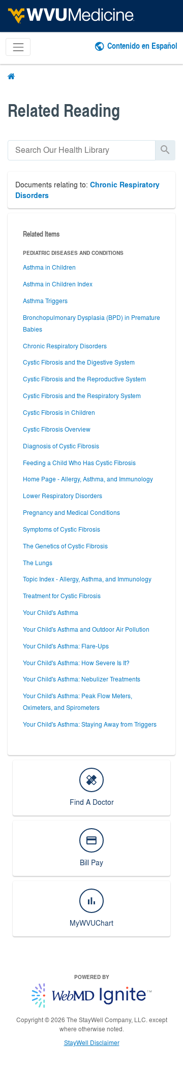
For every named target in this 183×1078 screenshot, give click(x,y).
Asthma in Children (49, 267)
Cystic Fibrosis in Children (59, 412)
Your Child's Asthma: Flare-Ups (66, 645)
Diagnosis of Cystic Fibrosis (61, 445)
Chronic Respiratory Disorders (65, 345)
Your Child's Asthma (50, 612)
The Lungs (37, 562)
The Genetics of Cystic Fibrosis (65, 545)
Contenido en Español (142, 45)
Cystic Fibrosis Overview (56, 429)
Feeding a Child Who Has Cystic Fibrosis (79, 462)
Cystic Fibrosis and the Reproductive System (84, 378)
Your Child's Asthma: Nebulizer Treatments (81, 678)
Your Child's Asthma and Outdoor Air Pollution (86, 629)
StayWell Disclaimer (91, 1042)
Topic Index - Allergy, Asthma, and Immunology (87, 578)
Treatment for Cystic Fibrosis (62, 595)
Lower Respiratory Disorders (62, 495)
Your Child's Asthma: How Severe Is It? (76, 662)
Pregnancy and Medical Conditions (71, 512)
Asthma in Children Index (58, 283)
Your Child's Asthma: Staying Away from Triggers (90, 724)
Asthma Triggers (45, 300)
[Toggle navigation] (18, 47)
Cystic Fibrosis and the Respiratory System (82, 395)
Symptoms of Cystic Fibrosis (61, 529)
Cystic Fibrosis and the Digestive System (79, 362)
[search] (81, 150)
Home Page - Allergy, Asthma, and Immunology (88, 478)
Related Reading (64, 109)
